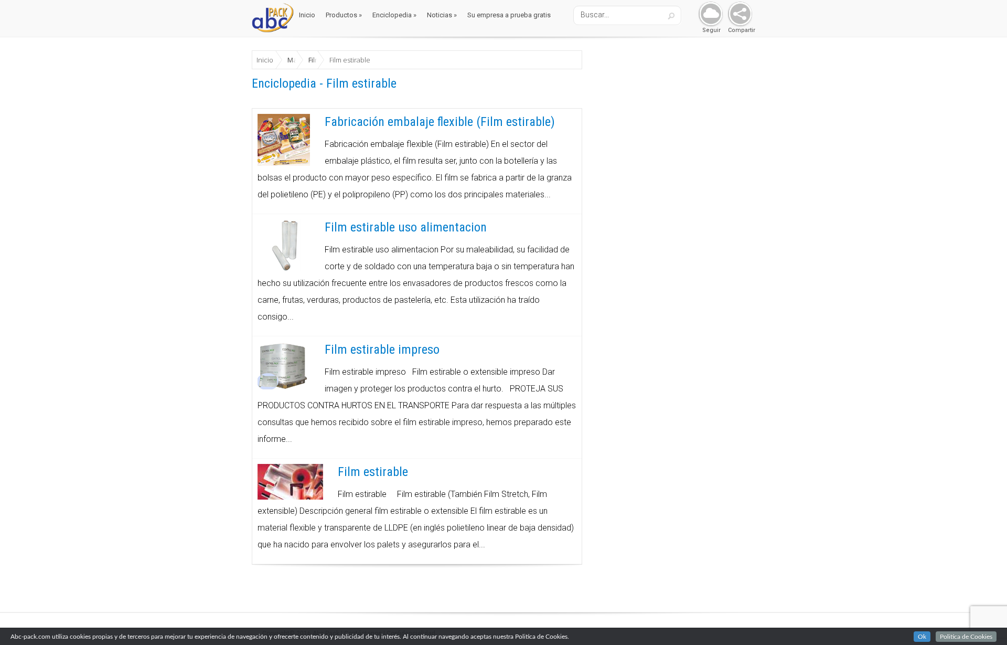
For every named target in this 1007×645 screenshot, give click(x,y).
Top (982, 620)
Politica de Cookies (966, 636)
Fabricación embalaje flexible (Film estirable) (440, 121)
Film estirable (373, 471)
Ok (922, 636)
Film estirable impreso (382, 349)
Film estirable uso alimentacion (406, 227)
